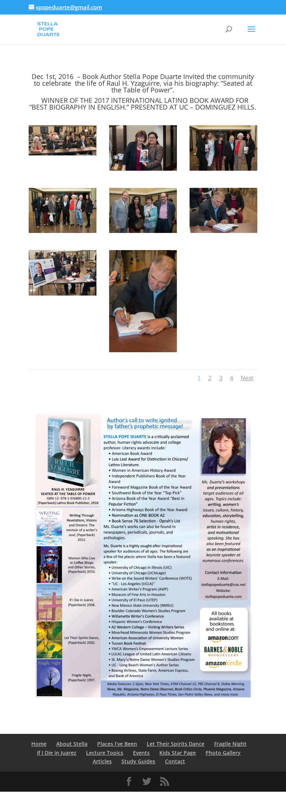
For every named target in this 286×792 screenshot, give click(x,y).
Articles (102, 761)
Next (247, 378)
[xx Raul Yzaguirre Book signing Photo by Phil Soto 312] (62, 153)
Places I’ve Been (117, 743)
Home (39, 743)
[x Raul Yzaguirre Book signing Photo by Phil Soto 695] (143, 350)
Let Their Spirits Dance (175, 743)
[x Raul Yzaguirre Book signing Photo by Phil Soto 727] (223, 168)
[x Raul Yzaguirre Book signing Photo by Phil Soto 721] (62, 230)
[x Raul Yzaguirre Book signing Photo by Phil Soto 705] (62, 293)
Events (141, 752)
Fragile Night (230, 743)
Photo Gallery (223, 752)
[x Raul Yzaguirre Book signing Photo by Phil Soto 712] (143, 230)
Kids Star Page (177, 752)
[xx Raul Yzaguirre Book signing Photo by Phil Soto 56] (143, 168)
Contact (175, 761)
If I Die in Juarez (56, 752)
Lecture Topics (104, 752)
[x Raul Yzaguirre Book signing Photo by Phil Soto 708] (223, 230)
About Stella (72, 743)
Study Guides (138, 761)
